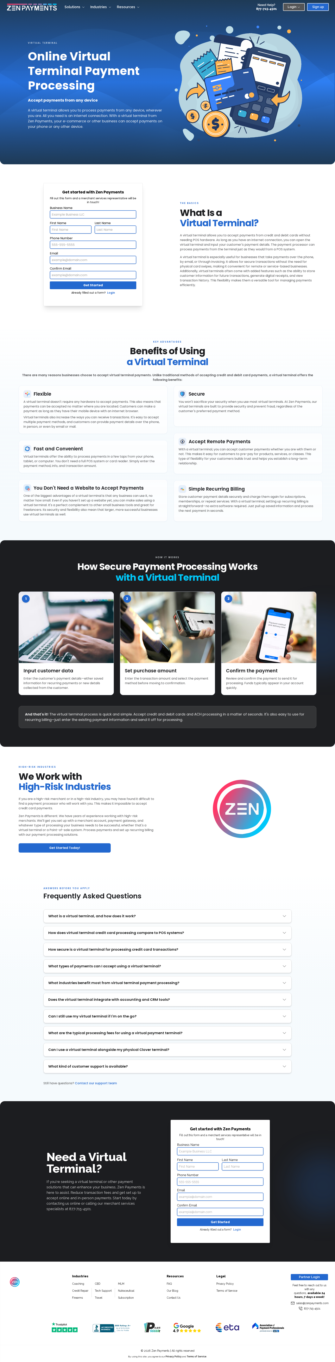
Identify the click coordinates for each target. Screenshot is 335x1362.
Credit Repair (80, 1290)
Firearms (77, 1297)
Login (111, 293)
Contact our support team (96, 1083)
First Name (58, 223)
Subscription (126, 1297)
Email (54, 253)
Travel (98, 1297)
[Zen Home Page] (32, 7)
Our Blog (172, 1290)
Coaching (78, 1283)
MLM (121, 1283)
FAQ (169, 1283)
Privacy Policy (225, 1283)
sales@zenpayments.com (312, 1303)
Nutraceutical (126, 1290)
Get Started (93, 285)
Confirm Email (60, 268)
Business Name (61, 208)
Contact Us (173, 1297)
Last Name (103, 223)
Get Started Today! (64, 848)
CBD (97, 1283)
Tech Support (103, 1290)
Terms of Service (226, 1290)
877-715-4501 (266, 9)
